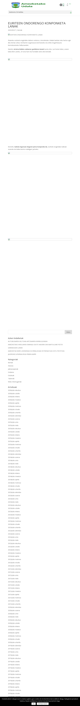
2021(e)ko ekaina (14, 588)
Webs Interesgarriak (14, 382)
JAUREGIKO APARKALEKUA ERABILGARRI (22, 354)
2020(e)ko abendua (14, 607)
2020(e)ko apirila (13, 633)
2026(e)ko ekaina (14, 397)
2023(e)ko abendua (14, 492)
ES (63, 4)
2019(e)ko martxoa (14, 674)
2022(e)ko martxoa (14, 559)
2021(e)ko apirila (13, 594)
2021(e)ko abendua (14, 569)
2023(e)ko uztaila (14, 508)
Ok (33, 703)
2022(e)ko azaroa (14, 534)
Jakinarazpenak (13, 369)
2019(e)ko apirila (13, 671)
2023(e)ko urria (13, 499)
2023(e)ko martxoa (14, 521)
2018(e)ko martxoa (14, 690)
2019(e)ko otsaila (14, 677)
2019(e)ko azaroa (14, 649)
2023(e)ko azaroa (14, 496)
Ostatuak (11, 375)
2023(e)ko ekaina (14, 511)
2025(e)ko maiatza (14, 438)
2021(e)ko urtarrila (14, 604)
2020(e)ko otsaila (14, 639)
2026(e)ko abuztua (14, 390)
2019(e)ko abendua (14, 646)
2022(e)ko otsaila (14, 563)
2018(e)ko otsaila (14, 693)
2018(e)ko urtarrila (14, 697)
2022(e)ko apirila (13, 556)
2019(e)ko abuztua (14, 658)
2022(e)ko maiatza (14, 553)
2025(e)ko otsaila (14, 448)
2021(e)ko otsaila (14, 601)
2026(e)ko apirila (13, 403)
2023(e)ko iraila (13, 502)
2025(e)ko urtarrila (14, 451)
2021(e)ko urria (13, 575)
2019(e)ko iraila (13, 655)
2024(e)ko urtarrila (14, 489)
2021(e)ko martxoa (14, 598)
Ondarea (11, 372)
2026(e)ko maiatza (14, 400)
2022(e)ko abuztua (14, 543)
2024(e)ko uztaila (14, 470)
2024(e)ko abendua (14, 454)
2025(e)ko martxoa (14, 444)
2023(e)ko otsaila (14, 524)
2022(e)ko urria (13, 537)
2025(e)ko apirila (13, 441)
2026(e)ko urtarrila (14, 413)
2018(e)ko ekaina (14, 684)
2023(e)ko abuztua (14, 505)
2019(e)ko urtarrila (14, 681)
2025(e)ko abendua (14, 416)
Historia (10, 366)
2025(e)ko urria (13, 422)
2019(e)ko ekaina (14, 665)
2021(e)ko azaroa (14, 572)
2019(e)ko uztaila (14, 661)
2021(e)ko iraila (13, 578)
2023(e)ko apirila (13, 518)
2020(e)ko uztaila (14, 623)
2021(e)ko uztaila (14, 585)
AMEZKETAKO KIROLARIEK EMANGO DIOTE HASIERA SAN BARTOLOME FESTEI (35, 345)
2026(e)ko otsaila (14, 409)
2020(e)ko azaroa (14, 610)
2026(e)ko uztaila (14, 393)
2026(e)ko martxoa (14, 406)
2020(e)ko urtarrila (14, 642)
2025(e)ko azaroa (14, 419)
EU (70, 4)
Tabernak (11, 379)
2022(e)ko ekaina (14, 550)
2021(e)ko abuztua (14, 582)
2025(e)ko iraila (13, 425)
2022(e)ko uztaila (14, 547)
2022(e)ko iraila (13, 540)
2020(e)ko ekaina (14, 626)
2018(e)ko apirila (13, 687)
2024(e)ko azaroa (14, 457)
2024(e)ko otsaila (14, 486)
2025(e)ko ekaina (14, 435)
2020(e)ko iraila (13, 617)
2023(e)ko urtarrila (14, 527)
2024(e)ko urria (13, 460)
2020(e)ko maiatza (14, 630)
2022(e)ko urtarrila (14, 566)
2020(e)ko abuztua (14, 620)
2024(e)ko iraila (13, 464)
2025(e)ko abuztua (14, 428)
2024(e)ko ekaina (14, 473)
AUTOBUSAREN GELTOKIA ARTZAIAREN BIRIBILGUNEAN (27, 341)
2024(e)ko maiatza (14, 476)
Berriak (19, 30)
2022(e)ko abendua (14, 531)
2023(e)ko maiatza (14, 515)
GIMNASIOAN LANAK (15, 348)
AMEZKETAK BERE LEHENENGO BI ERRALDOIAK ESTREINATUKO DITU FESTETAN (36, 351)
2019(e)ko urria (13, 652)
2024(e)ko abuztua (14, 467)
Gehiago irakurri (42, 703)
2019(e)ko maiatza (14, 668)
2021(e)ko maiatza (14, 591)
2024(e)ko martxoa (14, 483)
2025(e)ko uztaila (14, 432)
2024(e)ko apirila (13, 480)
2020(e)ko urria (13, 614)
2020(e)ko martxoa (14, 636)
